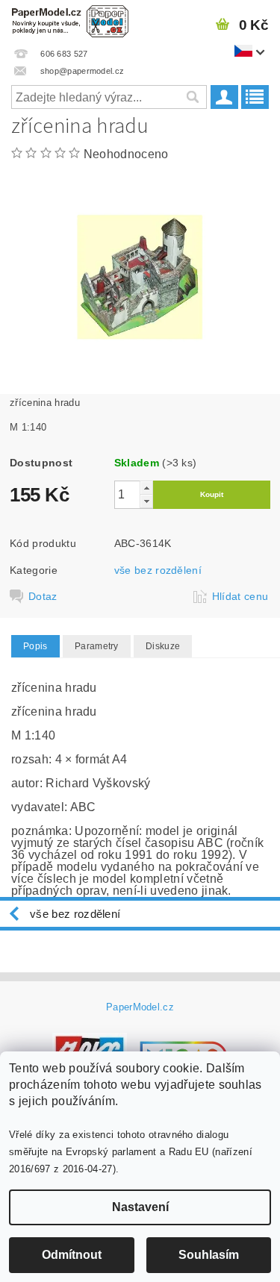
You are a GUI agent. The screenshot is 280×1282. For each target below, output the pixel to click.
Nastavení (140, 1207)
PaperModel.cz (140, 1007)
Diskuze (163, 646)
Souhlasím (208, 1254)
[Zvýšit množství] (146, 488)
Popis (35, 646)
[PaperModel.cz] (70, 19)
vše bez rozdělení (158, 570)
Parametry (97, 646)
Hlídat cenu (240, 596)
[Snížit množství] (146, 501)
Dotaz (42, 596)
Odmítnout (72, 1254)
